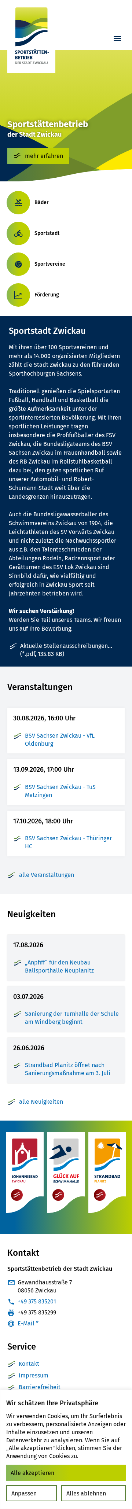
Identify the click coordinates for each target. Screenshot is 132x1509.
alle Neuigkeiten (41, 1101)
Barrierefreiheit (39, 1387)
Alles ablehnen (86, 1493)
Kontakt (29, 1363)
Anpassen (24, 1493)
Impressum (33, 1375)
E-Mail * (28, 1323)
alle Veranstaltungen (46, 874)
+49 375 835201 (37, 1301)
